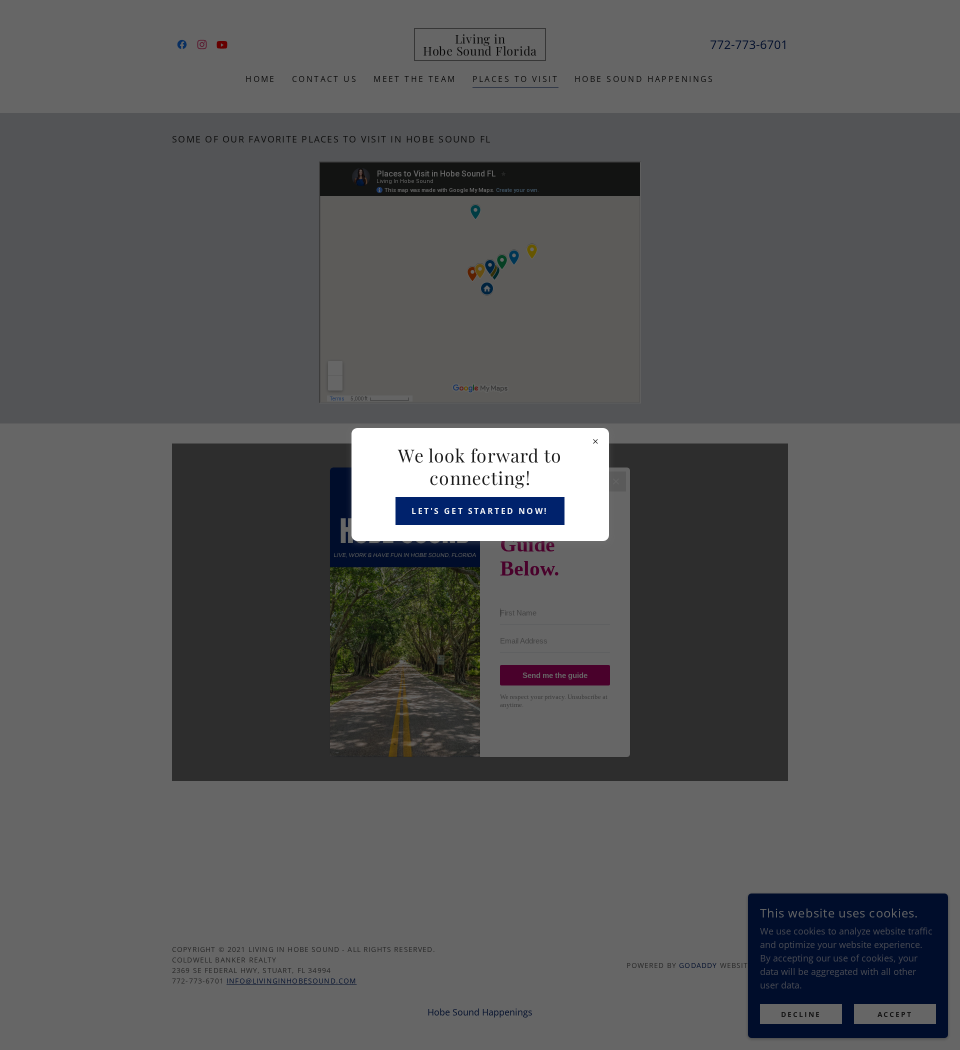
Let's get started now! (480, 511)
